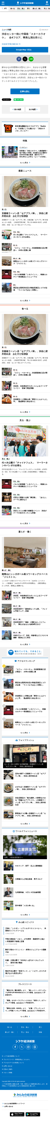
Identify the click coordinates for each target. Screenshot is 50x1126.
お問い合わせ (8, 1066)
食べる (12, 8)
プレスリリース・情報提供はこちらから (17, 1059)
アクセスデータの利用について (14, 1063)
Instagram (28, 1046)
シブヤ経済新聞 (25, 3)
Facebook (15, 1046)
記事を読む (25, 91)
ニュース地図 (6, 29)
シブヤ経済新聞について (12, 1056)
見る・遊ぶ (21, 8)
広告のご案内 (8, 1069)
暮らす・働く (37, 8)
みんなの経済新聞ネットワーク (25, 1095)
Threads (34, 1046)
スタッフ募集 (8, 1072)
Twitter (21, 1046)
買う (28, 8)
